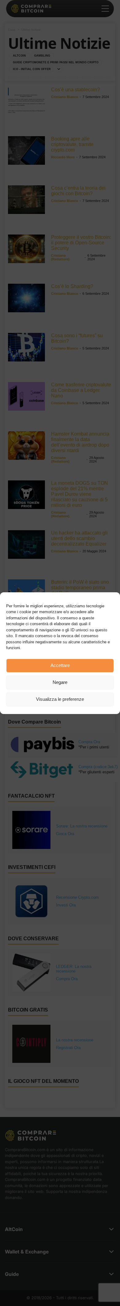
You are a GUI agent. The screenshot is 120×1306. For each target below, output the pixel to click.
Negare (60, 682)
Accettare (60, 665)
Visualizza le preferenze (60, 699)
